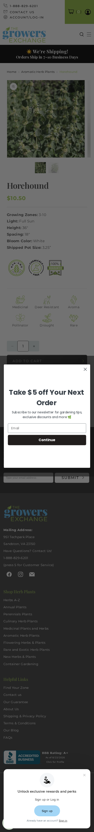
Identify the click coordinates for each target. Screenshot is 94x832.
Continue (47, 440)
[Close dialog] (85, 369)
